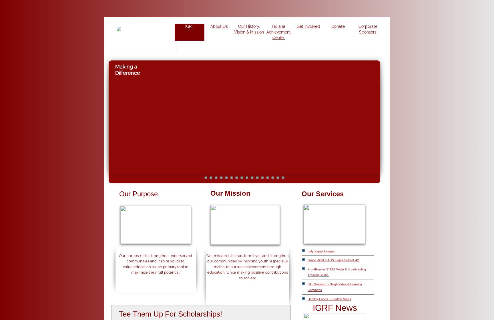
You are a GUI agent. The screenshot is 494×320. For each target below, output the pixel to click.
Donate (338, 26)
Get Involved (308, 26)
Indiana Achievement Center (278, 32)
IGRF (189, 26)
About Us (219, 26)
